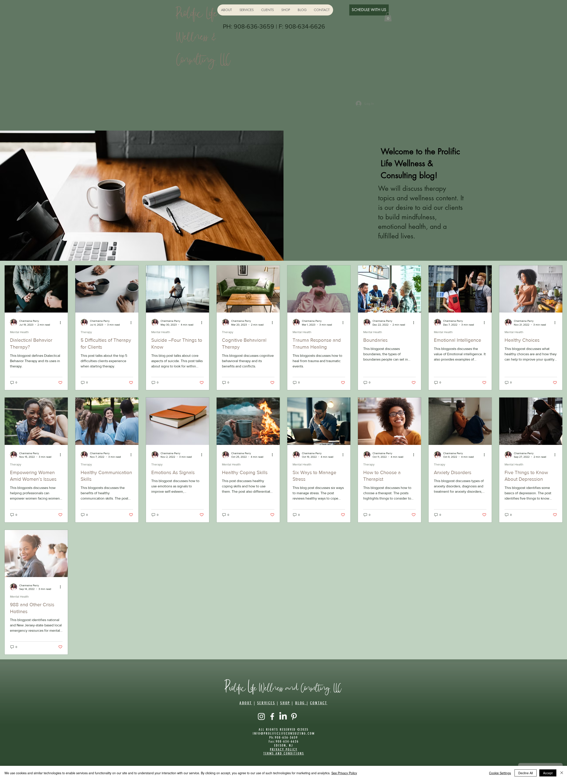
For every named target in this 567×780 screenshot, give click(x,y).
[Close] (561, 772)
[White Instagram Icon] (261, 716)
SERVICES (266, 703)
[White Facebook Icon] (272, 716)
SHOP (285, 703)
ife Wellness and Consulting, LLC (296, 687)
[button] (388, 16)
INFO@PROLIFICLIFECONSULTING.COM (284, 734)
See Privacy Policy (344, 773)
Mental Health (19, 332)
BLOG (301, 703)
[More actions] (61, 322)
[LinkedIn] (283, 716)
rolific (237, 687)
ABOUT (245, 703)
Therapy (86, 332)
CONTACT (318, 703)
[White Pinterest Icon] (294, 716)
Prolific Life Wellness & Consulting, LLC (204, 35)
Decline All (525, 773)
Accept (548, 773)
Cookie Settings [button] (500, 773)
